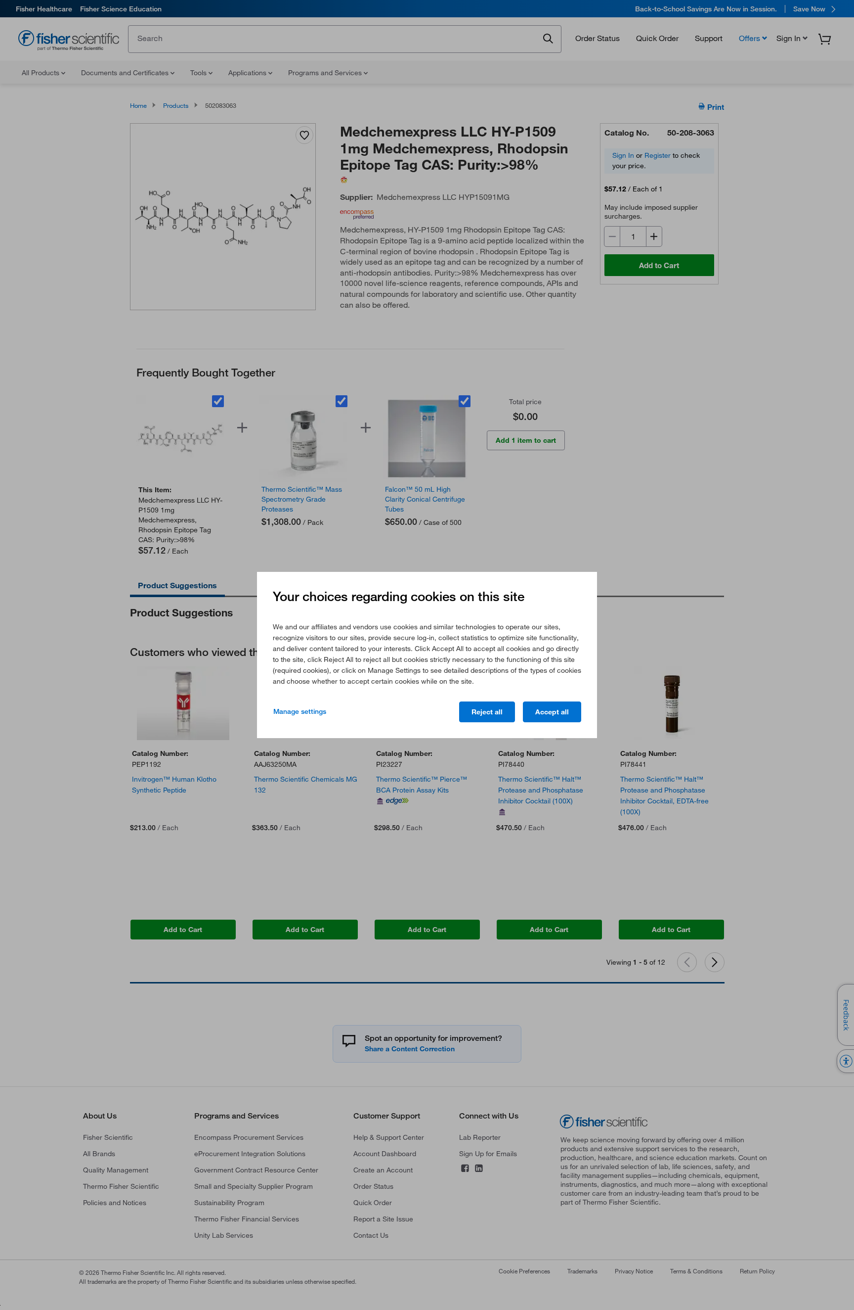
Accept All (552, 711)
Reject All (487, 711)
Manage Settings (299, 711)
